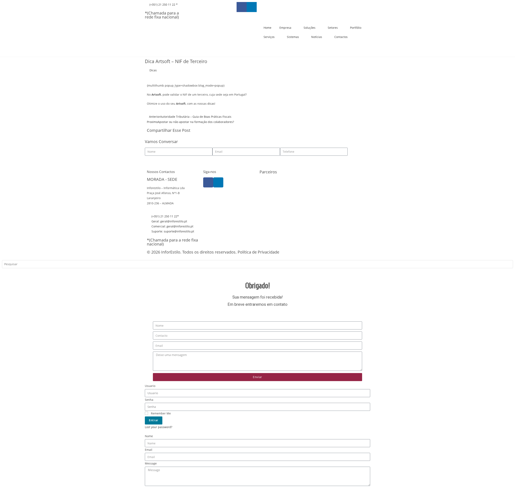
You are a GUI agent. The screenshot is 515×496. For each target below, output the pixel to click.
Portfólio (355, 28)
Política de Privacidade (258, 252)
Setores (333, 28)
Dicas (153, 70)
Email (148, 450)
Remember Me (160, 413)
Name (149, 436)
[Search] (8, 273)
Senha (149, 400)
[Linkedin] (252, 7)
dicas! (211, 103)
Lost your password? (158, 427)
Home (267, 28)
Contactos (341, 37)
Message (151, 463)
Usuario (150, 386)
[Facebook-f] (242, 7)
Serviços (269, 37)
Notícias (316, 37)
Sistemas (293, 37)
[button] (261, 130)
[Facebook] (208, 182)
